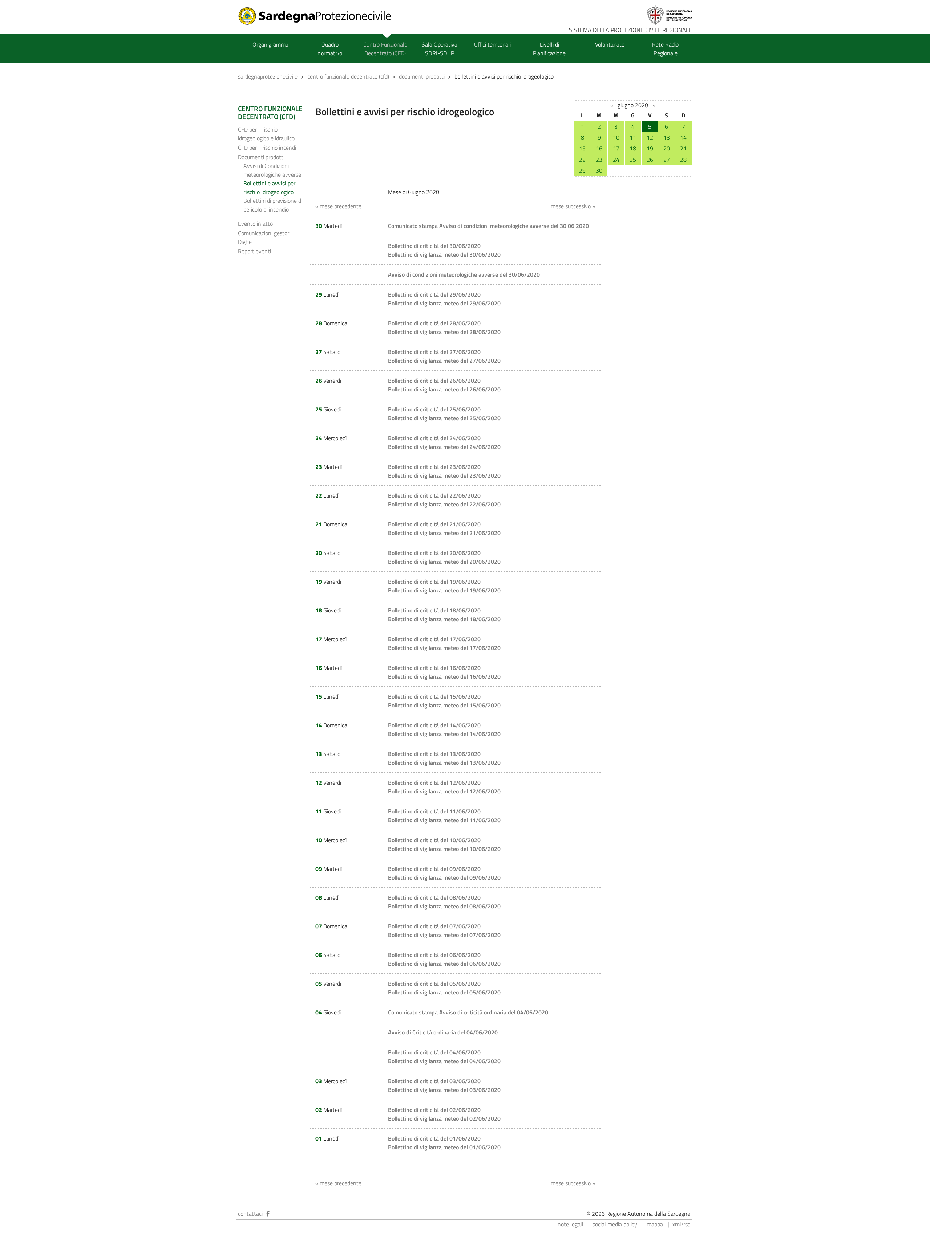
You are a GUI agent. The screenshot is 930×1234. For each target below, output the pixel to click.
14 (683, 137)
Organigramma (270, 44)
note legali (570, 1224)
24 (616, 159)
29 (582, 170)
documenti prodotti (422, 76)
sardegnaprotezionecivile (268, 76)
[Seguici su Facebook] (268, 1213)
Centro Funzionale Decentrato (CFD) (385, 48)
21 (683, 148)
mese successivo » (573, 206)
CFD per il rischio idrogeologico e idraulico (266, 133)
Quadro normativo (330, 48)
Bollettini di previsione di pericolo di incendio (272, 205)
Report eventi (254, 251)
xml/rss (681, 1224)
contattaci (250, 1213)
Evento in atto (255, 223)
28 (683, 159)
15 (582, 148)
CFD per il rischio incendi (267, 147)
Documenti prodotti (261, 157)
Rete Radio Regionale (665, 48)
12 (650, 137)
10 (616, 137)
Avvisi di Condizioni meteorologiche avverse (272, 170)
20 (666, 148)
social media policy (615, 1224)
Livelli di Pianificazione (549, 48)
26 (650, 159)
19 (650, 148)
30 (599, 170)
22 (582, 159)
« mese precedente (338, 206)
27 (666, 159)
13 (666, 137)
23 (599, 159)
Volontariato (609, 44)
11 (633, 137)
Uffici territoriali (492, 44)
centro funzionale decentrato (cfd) (348, 76)
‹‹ (611, 105)
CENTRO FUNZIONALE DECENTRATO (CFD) (270, 113)
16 (599, 148)
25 (633, 159)
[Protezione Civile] (319, 16)
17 (616, 148)
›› (653, 105)
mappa (655, 1224)
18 (633, 148)
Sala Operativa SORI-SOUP (439, 48)
